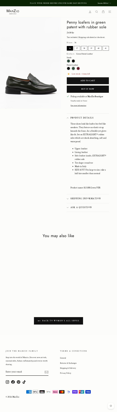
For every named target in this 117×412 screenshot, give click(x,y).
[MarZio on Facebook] (13, 382)
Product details (82, 117)
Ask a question (81, 207)
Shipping (82, 37)
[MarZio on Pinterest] (18, 382)
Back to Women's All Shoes (60, 321)
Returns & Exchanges (68, 363)
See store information (78, 105)
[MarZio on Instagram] (7, 382)
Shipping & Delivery (68, 368)
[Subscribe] (46, 372)
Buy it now (87, 89)
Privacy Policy (65, 373)
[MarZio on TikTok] (24, 382)
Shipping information (85, 198)
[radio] (70, 48)
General (63, 358)
